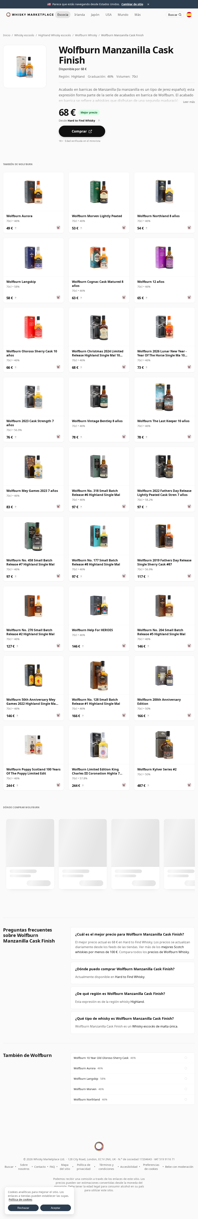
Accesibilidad (128, 1167)
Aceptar (55, 1207)
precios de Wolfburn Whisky (168, 952)
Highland (137, 1002)
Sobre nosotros (23, 1167)
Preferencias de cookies (151, 1167)
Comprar (79, 131)
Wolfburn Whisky (86, 35)
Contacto (40, 1167)
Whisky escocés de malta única (154, 1026)
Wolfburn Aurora (85, 1068)
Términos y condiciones (106, 1167)
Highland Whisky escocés (54, 35)
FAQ (52, 1167)
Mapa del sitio (65, 1167)
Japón (95, 15)
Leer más (189, 102)
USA (109, 15)
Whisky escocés (24, 35)
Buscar (9, 1167)
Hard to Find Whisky (129, 977)
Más (138, 15)
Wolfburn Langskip (86, 1078)
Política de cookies (20, 1199)
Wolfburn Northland (87, 1099)
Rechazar (23, 1207)
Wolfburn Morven (85, 1089)
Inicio (6, 35)
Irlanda (79, 15)
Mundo (123, 15)
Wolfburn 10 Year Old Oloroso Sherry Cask (101, 1058)
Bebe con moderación (179, 1167)
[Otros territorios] (189, 14)
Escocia (62, 15)
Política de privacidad (83, 1167)
